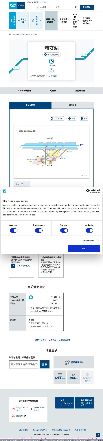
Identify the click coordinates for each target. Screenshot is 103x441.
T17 (17, 68)
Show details (88, 240)
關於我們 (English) (40, 2)
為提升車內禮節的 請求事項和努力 (86, 402)
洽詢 (29, 2)
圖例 (73, 118)
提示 (85, 118)
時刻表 (53, 90)
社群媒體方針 (80, 430)
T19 (85, 55)
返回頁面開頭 (98, 435)
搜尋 (77, 362)
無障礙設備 (80, 90)
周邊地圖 (72, 105)
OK (83, 248)
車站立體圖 (30, 105)
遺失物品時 (47, 272)
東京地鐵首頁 (14, 35)
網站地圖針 (23, 430)
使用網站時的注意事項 (61, 430)
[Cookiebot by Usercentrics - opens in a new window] (88, 191)
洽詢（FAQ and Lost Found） (67, 402)
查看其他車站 (53, 54)
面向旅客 (86, 7)
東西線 (52, 66)
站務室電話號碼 (23, 265)
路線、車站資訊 (26, 35)
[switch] (39, 230)
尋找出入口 (58, 118)
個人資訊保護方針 (39, 430)
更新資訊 (54, 76)
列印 (22, 184)
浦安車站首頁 (25, 90)
